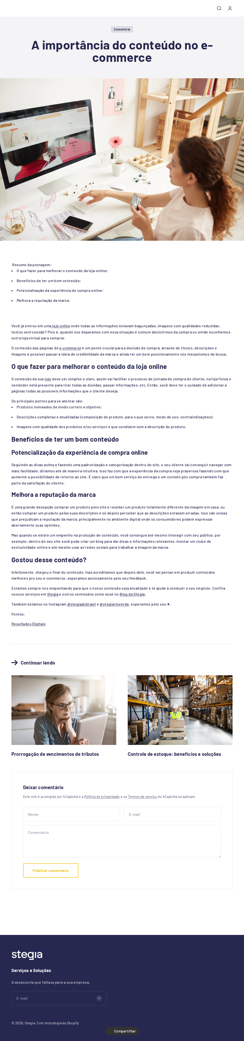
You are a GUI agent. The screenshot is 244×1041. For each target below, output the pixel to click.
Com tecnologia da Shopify (58, 1023)
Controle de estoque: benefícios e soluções (174, 754)
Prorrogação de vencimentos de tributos (55, 754)
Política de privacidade (102, 797)
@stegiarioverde (114, 604)
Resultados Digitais (28, 623)
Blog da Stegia (132, 594)
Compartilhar (125, 1031)
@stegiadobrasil (81, 604)
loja (48, 378)
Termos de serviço (142, 797)
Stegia (52, 594)
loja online (60, 325)
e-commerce (70, 348)
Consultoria (122, 29)
